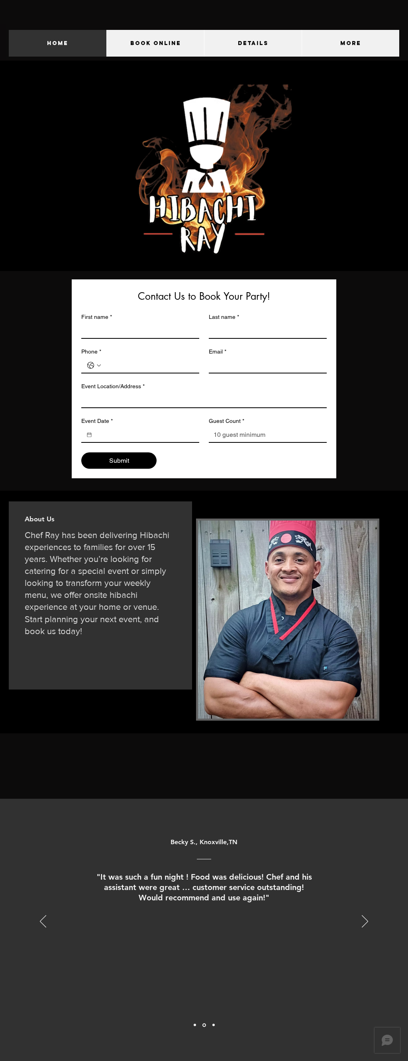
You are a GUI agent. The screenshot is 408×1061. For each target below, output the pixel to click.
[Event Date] (89, 435)
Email (217, 351)
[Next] (365, 922)
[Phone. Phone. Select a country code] (94, 365)
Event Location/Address (113, 386)
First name (96, 317)
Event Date (97, 421)
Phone (91, 351)
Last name (224, 317)
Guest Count (226, 421)
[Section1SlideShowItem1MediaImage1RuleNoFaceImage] (195, 1025)
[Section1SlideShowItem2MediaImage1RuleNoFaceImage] (204, 1025)
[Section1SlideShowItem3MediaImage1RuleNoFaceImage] (213, 1025)
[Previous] (43, 922)
